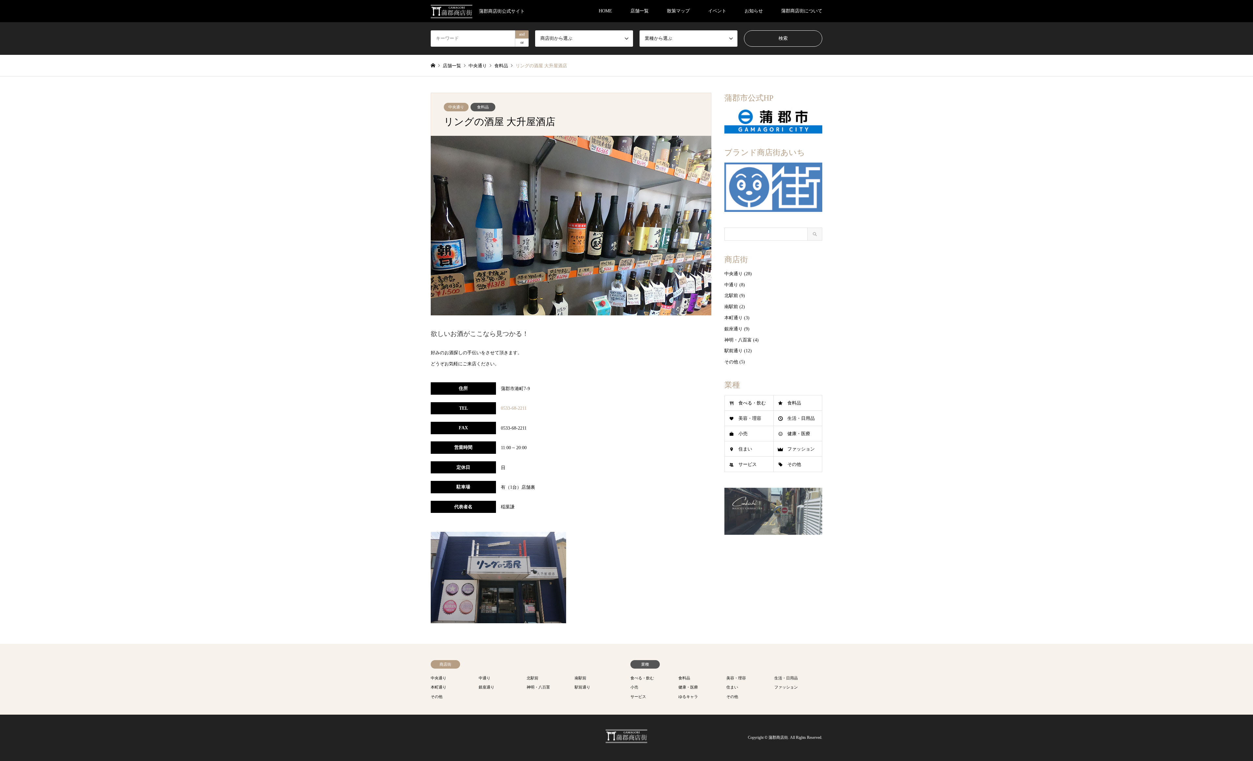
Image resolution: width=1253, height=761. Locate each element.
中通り (731, 284)
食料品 (483, 107)
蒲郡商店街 (778, 737)
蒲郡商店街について (801, 10)
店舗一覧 (639, 10)
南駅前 (731, 306)
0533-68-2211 (514, 408)
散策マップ (678, 10)
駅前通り (733, 350)
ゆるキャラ (688, 696)
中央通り (456, 107)
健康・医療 (798, 433)
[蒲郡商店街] (626, 739)
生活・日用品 (801, 418)
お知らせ (754, 10)
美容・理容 (749, 418)
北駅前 (731, 295)
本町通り (733, 317)
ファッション (801, 449)
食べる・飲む (752, 403)
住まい (745, 449)
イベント (717, 10)
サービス (747, 464)
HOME (605, 10)
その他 (731, 361)
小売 (743, 433)
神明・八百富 (738, 340)
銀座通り (733, 328)
